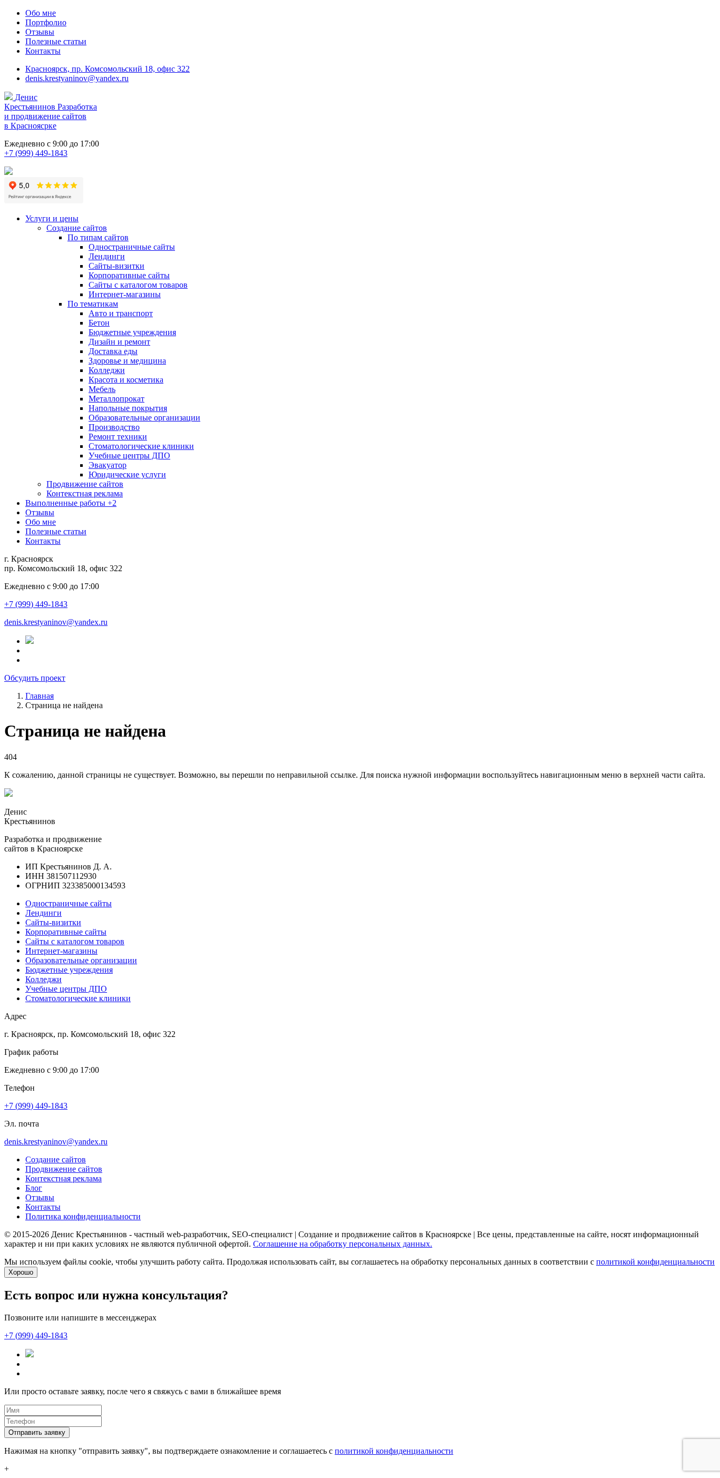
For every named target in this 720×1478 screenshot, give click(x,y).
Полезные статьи (55, 41)
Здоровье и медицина (127, 360)
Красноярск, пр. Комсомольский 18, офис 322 (107, 68)
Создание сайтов (76, 227)
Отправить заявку (36, 1432)
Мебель (102, 389)
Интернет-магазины (125, 294)
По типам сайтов (98, 237)
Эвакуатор (108, 465)
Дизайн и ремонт (119, 341)
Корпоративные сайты (129, 275)
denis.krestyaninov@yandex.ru (77, 78)
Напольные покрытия (128, 408)
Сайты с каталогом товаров (138, 284)
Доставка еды (113, 351)
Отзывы (39, 31)
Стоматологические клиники (141, 446)
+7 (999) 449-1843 (35, 153)
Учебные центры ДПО (129, 455)
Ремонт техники (118, 436)
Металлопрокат (116, 398)
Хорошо (20, 1272)
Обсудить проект (34, 677)
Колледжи (107, 370)
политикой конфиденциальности (655, 1261)
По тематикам (92, 303)
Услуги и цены (52, 218)
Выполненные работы (70, 502)
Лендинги (107, 256)
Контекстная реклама (84, 493)
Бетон (99, 322)
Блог (33, 1187)
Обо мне (40, 12)
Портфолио (45, 22)
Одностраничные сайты (132, 246)
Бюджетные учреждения (132, 332)
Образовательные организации (144, 417)
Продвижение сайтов (84, 483)
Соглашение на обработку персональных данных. (342, 1243)
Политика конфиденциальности (83, 1216)
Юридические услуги (127, 474)
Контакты (43, 50)
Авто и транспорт (121, 313)
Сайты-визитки (116, 265)
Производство (114, 427)
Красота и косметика (126, 379)
